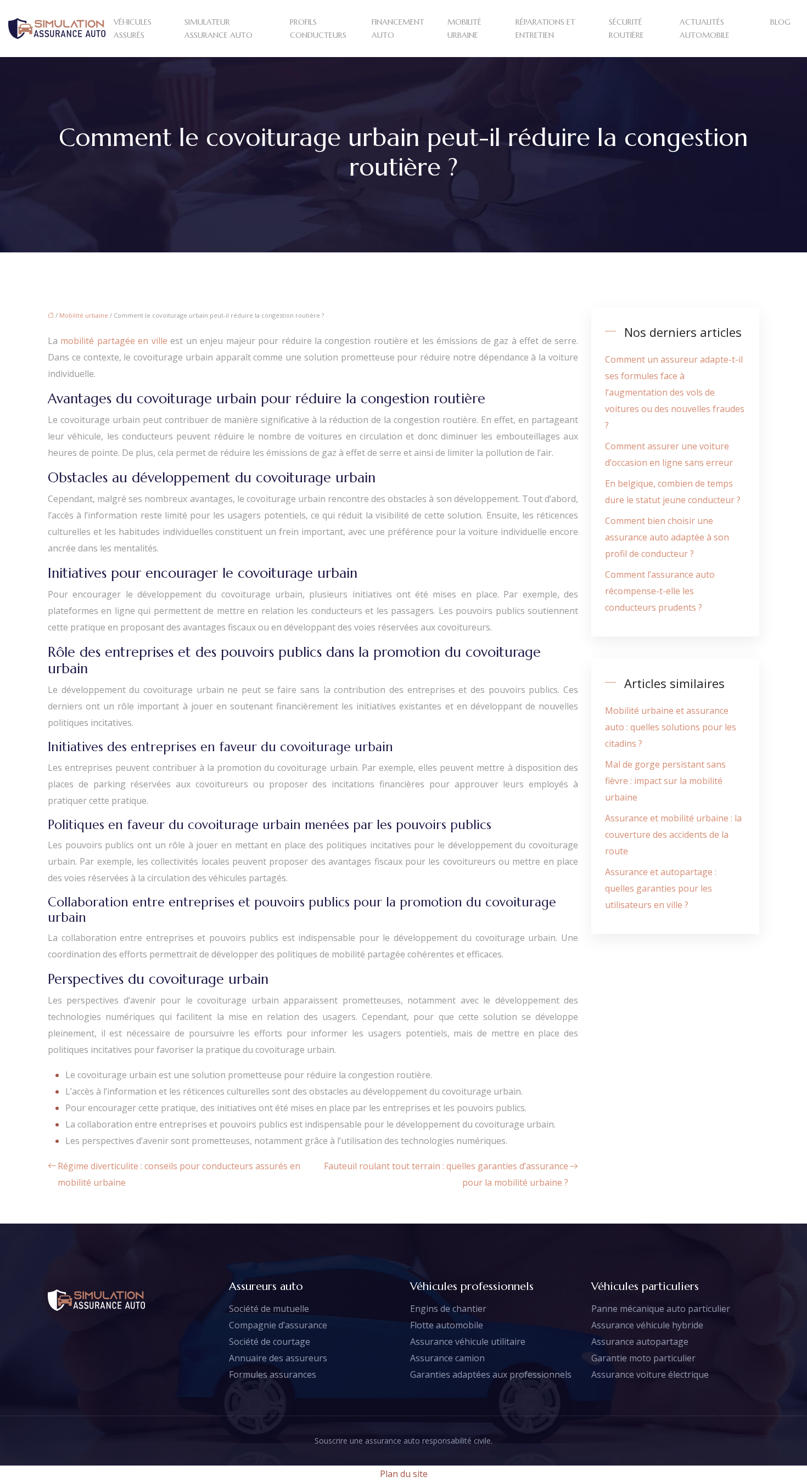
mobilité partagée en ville (113, 341)
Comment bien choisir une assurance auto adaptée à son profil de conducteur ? (667, 537)
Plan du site (404, 1474)
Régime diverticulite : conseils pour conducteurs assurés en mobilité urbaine (179, 1174)
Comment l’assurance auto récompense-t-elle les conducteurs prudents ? (660, 590)
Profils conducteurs (318, 28)
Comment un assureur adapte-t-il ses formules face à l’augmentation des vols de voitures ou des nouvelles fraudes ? (674, 392)
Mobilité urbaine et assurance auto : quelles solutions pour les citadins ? (670, 727)
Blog (780, 22)
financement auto (398, 28)
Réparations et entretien (545, 28)
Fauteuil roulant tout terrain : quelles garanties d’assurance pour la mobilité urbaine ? (446, 1174)
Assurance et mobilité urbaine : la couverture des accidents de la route (673, 834)
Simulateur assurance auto (218, 28)
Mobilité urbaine (464, 28)
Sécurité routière (626, 28)
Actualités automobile (705, 28)
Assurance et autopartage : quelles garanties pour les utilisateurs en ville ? (660, 888)
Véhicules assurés (133, 28)
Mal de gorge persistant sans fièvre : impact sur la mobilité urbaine (665, 780)
